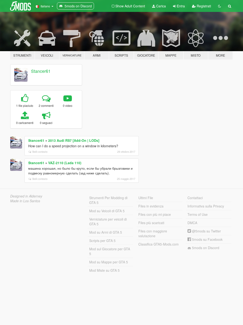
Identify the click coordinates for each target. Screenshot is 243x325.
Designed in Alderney (26, 196)
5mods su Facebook (207, 239)
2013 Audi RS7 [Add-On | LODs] (73, 140)
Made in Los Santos (25, 200)
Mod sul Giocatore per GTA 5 (109, 251)
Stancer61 (41, 71)
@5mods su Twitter (206, 231)
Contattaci (195, 197)
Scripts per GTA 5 (102, 240)
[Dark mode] (219, 6)
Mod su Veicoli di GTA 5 (107, 210)
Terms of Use (197, 214)
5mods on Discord (205, 247)
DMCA (192, 222)
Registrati (203, 6)
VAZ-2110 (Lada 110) (64, 162)
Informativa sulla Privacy (205, 206)
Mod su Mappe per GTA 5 (108, 262)
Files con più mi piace (154, 214)
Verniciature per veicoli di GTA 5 (108, 221)
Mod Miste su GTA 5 (104, 270)
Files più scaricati (151, 222)
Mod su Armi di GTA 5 (105, 232)
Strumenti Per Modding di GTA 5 (108, 200)
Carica (160, 6)
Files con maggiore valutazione (152, 233)
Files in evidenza (151, 206)
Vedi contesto (39, 151)
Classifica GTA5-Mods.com (158, 244)
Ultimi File (145, 197)
